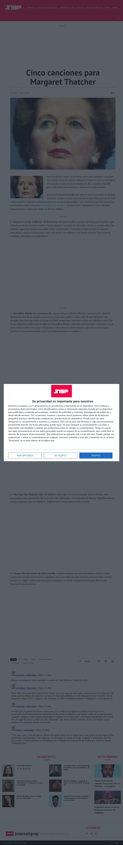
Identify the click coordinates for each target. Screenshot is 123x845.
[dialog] (61, 422)
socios (31, 406)
